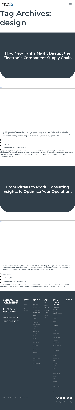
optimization (34, 286)
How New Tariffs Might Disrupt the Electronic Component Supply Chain (37, 55)
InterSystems (56, 363)
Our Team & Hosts (26, 308)
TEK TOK (35, 349)
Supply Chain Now (19, 147)
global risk (56, 153)
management (13, 286)
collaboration (38, 151)
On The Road (36, 363)
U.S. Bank (55, 321)
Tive (54, 389)
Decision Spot (56, 350)
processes (43, 286)
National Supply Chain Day (36, 358)
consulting (13, 284)
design (46, 151)
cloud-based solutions (25, 151)
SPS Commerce (56, 386)
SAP (54, 378)
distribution (41, 284)
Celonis (54, 347)
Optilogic (55, 371)
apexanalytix (56, 340)
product (44, 154)
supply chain (56, 154)
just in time (8, 154)
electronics (34, 153)
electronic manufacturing (19, 153)
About (26, 304)
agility (2, 151)
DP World (55, 355)
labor (63, 284)
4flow (54, 328)
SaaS (49, 154)
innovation (64, 153)
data (19, 284)
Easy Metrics (56, 358)
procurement (36, 154)
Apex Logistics (56, 337)
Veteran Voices (36, 342)
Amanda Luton (5, 141)
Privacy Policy (68, 402)
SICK (54, 383)
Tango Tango (36, 331)
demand (28, 284)
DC (23, 284)
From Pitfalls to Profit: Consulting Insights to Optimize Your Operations (37, 189)
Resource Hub (69, 300)
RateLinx (55, 376)
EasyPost (55, 316)
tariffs (64, 154)
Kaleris (54, 365)
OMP (54, 368)
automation (4, 284)
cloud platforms (10, 151)
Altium (54, 330)
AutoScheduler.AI (57, 345)
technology (4, 156)
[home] (7, 4)
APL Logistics (56, 342)
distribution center (53, 284)
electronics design (45, 153)
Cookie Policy (57, 402)
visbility (11, 156)
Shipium (55, 381)
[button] (70, 4)
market (27, 154)
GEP (54, 360)
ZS (53, 391)
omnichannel (24, 286)
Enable (54, 318)
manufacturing (18, 154)
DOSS (54, 353)
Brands (34, 315)
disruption (53, 151)
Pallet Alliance (56, 373)
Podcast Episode (6, 147)
